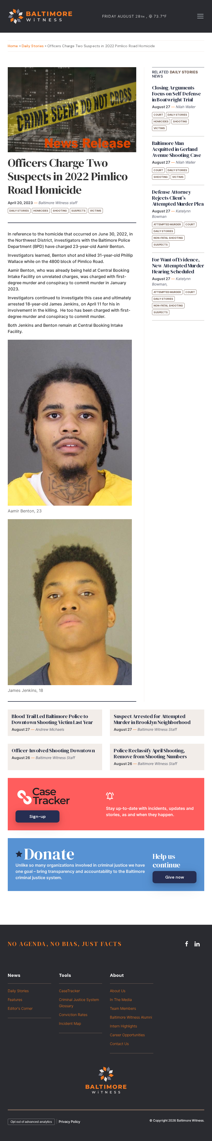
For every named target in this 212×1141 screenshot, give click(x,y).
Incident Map (70, 1023)
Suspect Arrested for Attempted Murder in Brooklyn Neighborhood (152, 719)
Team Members (123, 1008)
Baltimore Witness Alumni (131, 1017)
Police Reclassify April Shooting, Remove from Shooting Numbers (150, 753)
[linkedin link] (198, 943)
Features (15, 999)
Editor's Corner (20, 1008)
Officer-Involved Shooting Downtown (53, 750)
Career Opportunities (127, 1035)
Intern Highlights (123, 1026)
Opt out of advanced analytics (31, 1122)
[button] (200, 15)
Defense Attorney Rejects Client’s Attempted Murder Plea (178, 197)
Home (13, 46)
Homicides (40, 210)
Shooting (60, 210)
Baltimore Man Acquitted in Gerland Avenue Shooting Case (176, 149)
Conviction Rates (73, 1014)
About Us (117, 991)
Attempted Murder (167, 224)
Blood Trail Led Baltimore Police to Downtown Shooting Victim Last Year (52, 719)
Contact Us (119, 1043)
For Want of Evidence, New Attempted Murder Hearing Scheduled (178, 265)
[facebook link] (187, 943)
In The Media (121, 999)
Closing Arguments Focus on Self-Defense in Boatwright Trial (176, 93)
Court (158, 114)
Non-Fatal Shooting (168, 237)
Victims (95, 210)
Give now (174, 877)
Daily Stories (33, 46)
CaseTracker (69, 991)
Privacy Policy (69, 1121)
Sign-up (37, 816)
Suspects (78, 210)
